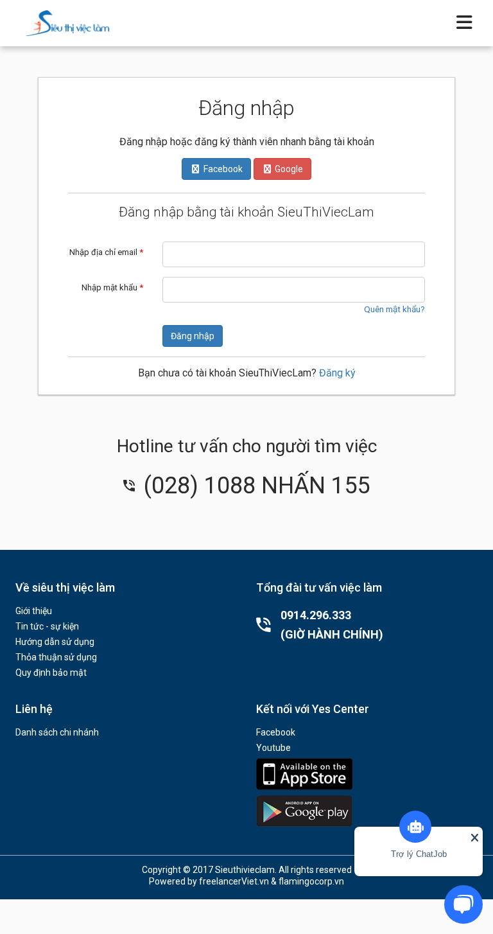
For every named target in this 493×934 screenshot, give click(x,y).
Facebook (275, 732)
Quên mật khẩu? (394, 309)
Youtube (273, 748)
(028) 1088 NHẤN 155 (254, 485)
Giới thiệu (33, 611)
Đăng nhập (192, 336)
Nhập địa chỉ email (106, 252)
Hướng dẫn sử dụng (54, 642)
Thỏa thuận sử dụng (56, 657)
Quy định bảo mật (51, 672)
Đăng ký (337, 373)
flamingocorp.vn (311, 881)
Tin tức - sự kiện (47, 626)
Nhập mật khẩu (112, 287)
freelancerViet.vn (234, 881)
